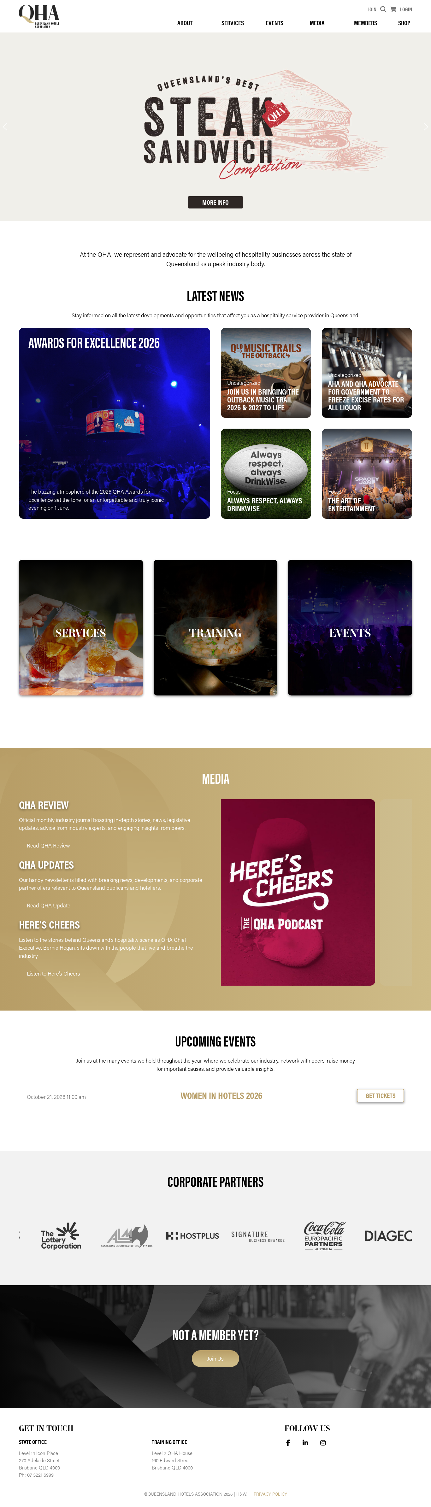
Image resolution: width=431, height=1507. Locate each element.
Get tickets (381, 1095)
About (184, 23)
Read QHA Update (48, 905)
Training (215, 633)
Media (317, 23)
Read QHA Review (48, 845)
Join (372, 9)
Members (365, 23)
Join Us (215, 1358)
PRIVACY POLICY (270, 1494)
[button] (5, 127)
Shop (404, 23)
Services (232, 23)
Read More (178, 504)
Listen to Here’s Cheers (53, 973)
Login (406, 9)
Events (274, 23)
